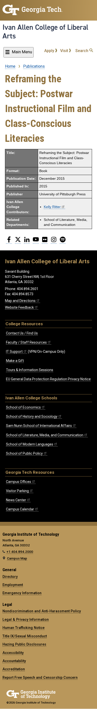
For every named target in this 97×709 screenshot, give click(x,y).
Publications (34, 66)
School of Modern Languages (29, 444)
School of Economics (23, 407)
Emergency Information (22, 593)
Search (82, 50)
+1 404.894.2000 (19, 552)
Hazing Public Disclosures (24, 644)
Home (10, 66)
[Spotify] (63, 241)
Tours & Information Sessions (29, 370)
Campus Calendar (20, 509)
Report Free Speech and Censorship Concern (40, 677)
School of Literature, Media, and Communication (44, 435)
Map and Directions (20, 301)
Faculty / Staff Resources (26, 342)
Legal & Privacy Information (25, 619)
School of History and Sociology (31, 416)
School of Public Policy (24, 453)
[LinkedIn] (27, 241)
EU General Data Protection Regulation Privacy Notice (48, 379)
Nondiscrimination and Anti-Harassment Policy (41, 611)
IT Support (14, 352)
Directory (10, 577)
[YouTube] (36, 241)
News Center (16, 500)
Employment (12, 585)
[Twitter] (18, 241)
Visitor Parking (17, 491)
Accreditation (13, 669)
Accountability (14, 661)
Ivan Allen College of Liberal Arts (45, 31)
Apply (49, 50)
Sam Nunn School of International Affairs (39, 426)
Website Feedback (19, 307)
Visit (64, 50)
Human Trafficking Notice (23, 628)
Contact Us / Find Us (22, 333)
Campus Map (17, 558)
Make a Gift (15, 361)
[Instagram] (54, 241)
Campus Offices (18, 482)
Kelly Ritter (52, 207)
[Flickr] (45, 241)
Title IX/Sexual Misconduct (24, 636)
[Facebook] (9, 241)
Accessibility (13, 653)
